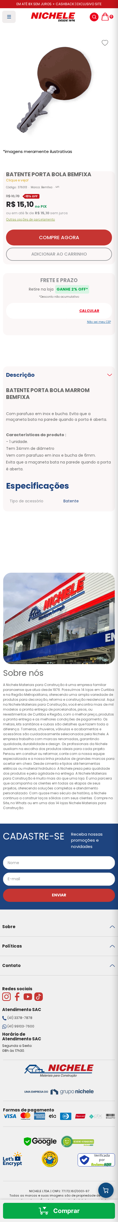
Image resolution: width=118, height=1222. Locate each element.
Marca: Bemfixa (41, 187)
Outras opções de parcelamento (30, 219)
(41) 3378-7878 (19, 1017)
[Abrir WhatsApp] (104, 1208)
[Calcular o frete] (89, 311)
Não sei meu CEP (99, 322)
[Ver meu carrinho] (106, 1190)
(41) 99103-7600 (20, 1026)
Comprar (66, 1210)
